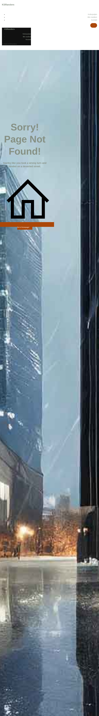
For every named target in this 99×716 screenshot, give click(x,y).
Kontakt (94, 20)
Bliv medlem (92, 17)
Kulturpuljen (92, 14)
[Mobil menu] (93, 25)
